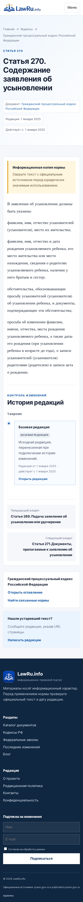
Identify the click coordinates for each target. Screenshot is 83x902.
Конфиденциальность (20, 800)
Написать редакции (24, 640)
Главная (8, 29)
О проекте (11, 778)
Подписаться (41, 858)
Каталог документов (19, 725)
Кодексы (27, 29)
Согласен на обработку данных (26, 849)
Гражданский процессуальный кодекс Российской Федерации (39, 38)
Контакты (10, 793)
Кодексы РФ (13, 732)
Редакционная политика (22, 786)
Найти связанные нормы (28, 600)
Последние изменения (21, 747)
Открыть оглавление (25, 592)
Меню (72, 7)
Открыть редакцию (33, 479)
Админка (8, 895)
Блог (7, 754)
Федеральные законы (20, 740)
